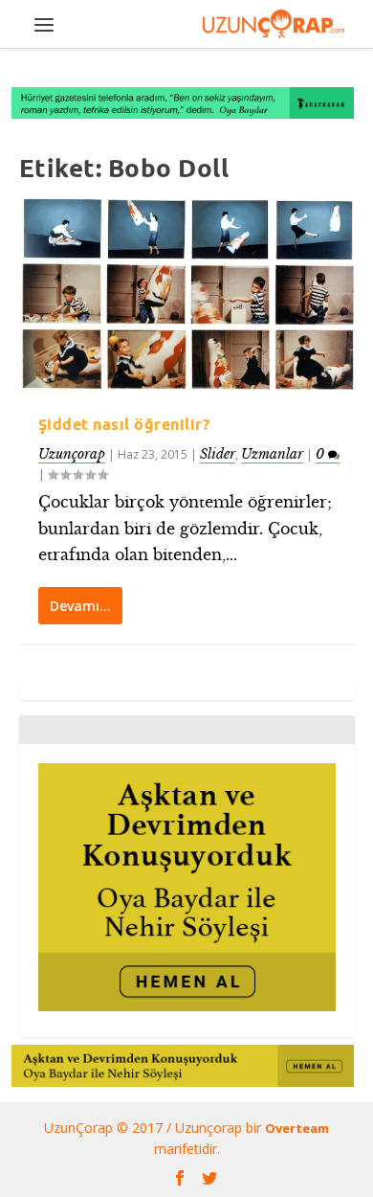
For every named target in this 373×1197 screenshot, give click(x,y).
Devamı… (80, 606)
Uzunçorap (71, 454)
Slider (217, 454)
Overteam (297, 1128)
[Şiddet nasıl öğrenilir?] (189, 295)
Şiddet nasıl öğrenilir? (124, 424)
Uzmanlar (272, 454)
